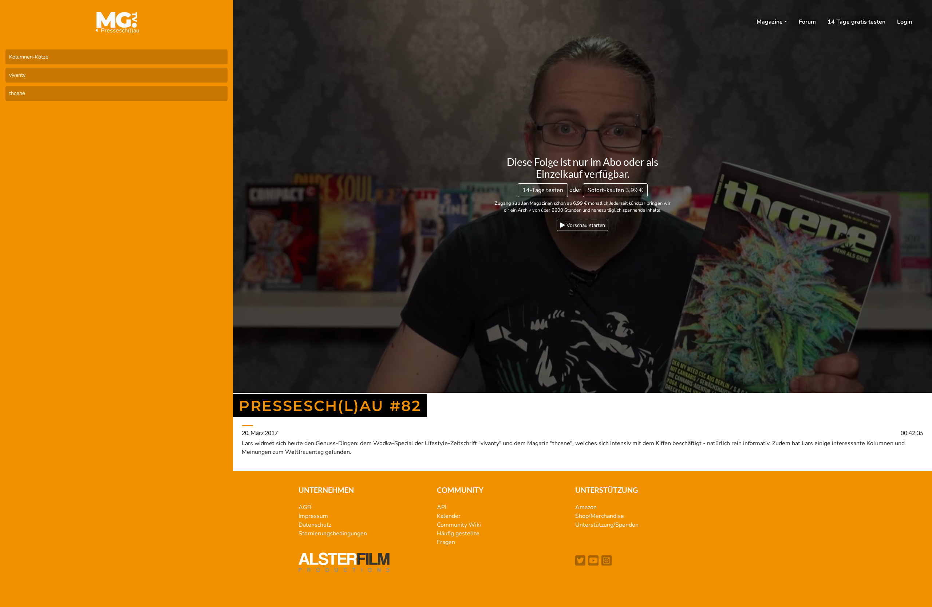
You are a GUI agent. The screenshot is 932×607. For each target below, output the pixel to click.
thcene (17, 93)
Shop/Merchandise (599, 516)
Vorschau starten (585, 225)
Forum (807, 22)
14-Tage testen (542, 190)
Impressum (313, 516)
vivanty (17, 75)
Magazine (770, 22)
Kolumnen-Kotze (28, 56)
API (441, 507)
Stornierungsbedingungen (333, 534)
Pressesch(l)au (119, 31)
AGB (305, 507)
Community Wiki (459, 525)
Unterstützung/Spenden (607, 525)
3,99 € (615, 190)
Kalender (449, 516)
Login (904, 22)
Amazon (586, 507)
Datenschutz (315, 525)
